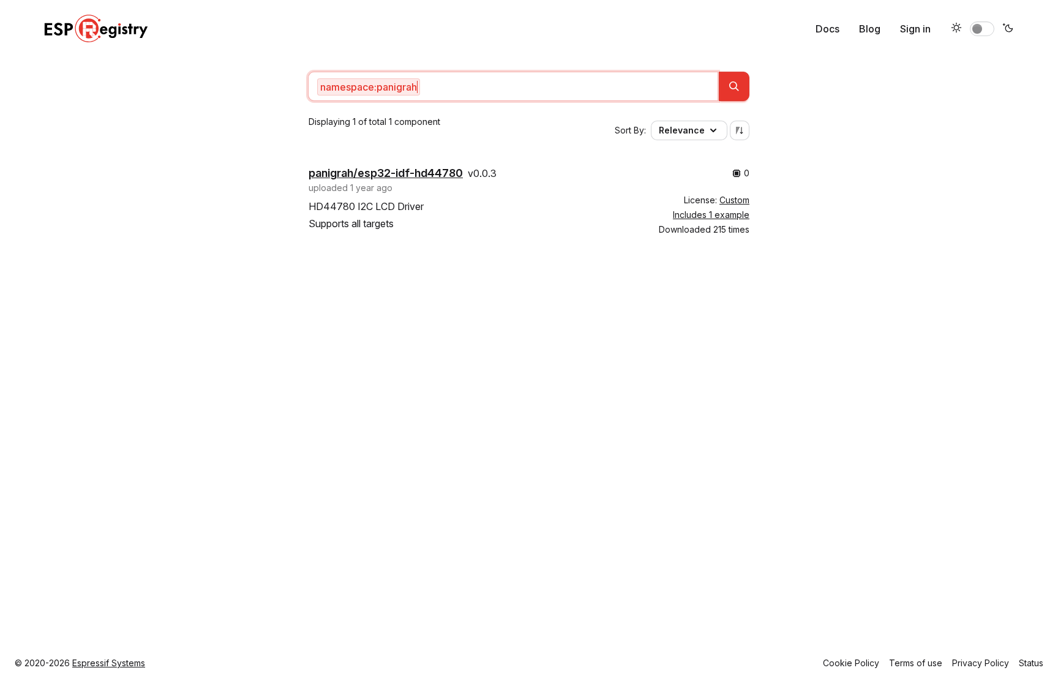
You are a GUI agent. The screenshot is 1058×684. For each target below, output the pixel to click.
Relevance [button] (682, 130)
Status (1031, 663)
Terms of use (915, 663)
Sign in (915, 29)
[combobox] (513, 86)
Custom (734, 200)
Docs (827, 29)
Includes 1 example (711, 214)
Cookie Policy (851, 663)
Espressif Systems (108, 663)
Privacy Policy (980, 663)
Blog (869, 29)
